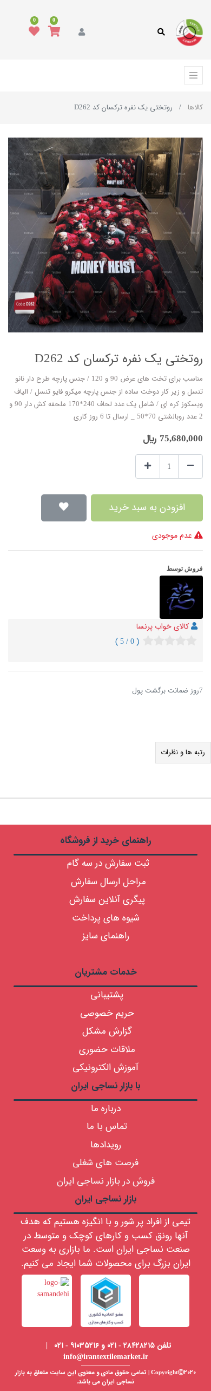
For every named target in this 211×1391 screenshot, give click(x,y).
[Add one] (147, 466)
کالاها (195, 107)
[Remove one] (190, 466)
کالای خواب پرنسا (162, 626)
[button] (64, 507)
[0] (54, 32)
